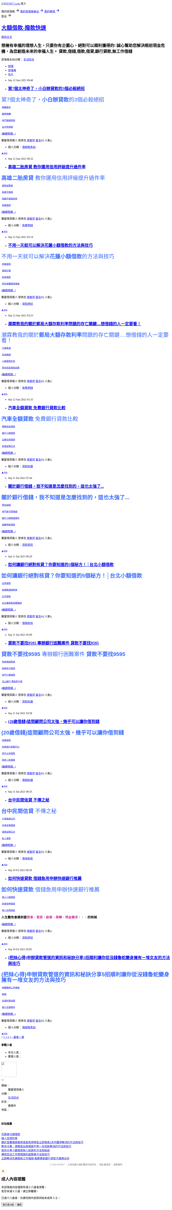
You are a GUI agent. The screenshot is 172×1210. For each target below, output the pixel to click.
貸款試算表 (7, 185)
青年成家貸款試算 (10, 367)
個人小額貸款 (8, 897)
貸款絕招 (27, 303)
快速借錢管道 (8, 662)
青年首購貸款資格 (10, 283)
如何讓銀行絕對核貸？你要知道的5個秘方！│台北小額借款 (61, 564)
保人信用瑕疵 (8, 910)
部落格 (12, 70)
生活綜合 (29, 59)
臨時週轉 (6, 114)
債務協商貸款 (8, 426)
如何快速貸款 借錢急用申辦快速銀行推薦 (45, 878)
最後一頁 (18, 1037)
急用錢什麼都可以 (10, 747)
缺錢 (4, 994)
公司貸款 (6, 596)
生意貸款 (6, 583)
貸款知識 (27, 466)
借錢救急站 (29, 147)
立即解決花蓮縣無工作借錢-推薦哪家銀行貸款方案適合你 (35, 1158)
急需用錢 (27, 225)
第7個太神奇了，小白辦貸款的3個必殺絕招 (46, 88)
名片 (10, 74)
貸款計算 (6, 270)
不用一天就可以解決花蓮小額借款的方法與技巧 (50, 245)
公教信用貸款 (8, 439)
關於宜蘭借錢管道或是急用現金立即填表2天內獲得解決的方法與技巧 (42, 1142)
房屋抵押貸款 (8, 904)
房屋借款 (6, 277)
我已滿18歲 (8, 1204)
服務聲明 (118, 1164)
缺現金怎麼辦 (8, 668)
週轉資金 (6, 107)
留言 (38, 140)
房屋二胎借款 (8, 760)
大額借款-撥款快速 (23, 28)
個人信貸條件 (8, 1007)
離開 (19, 1204)
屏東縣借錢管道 (9, 590)
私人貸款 (6, 838)
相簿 (10, 66)
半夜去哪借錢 (8, 825)
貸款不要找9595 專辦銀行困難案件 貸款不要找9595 (53, 643)
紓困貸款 (6, 264)
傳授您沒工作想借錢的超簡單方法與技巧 (25, 1154)
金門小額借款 (8, 675)
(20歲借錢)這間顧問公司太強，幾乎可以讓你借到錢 (53, 721)
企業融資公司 (8, 818)
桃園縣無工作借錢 (10, 987)
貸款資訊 (27, 544)
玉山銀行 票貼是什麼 (12, 681)
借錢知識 (27, 780)
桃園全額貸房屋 (9, 198)
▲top (4, 153)
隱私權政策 (104, 1164)
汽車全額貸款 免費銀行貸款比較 (37, 408)
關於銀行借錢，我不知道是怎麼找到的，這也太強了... (56, 486)
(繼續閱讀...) (8, 133)
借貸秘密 (27, 858)
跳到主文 (6, 37)
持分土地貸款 (8, 753)
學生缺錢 (6, 505)
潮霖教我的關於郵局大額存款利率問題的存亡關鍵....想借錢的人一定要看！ (74, 324)
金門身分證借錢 (9, 511)
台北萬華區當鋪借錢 (12, 603)
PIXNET (61, 1164)
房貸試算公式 (8, 446)
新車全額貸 (7, 192)
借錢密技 (27, 623)
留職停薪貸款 (8, 524)
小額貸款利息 (8, 361)
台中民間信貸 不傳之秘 (28, 800)
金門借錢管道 (8, 120)
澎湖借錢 (6, 354)
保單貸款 (6, 205)
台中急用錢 (7, 127)
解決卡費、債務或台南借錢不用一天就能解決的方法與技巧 (36, 1146)
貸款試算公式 (8, 832)
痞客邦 (31, 140)
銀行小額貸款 (8, 433)
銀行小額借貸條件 (10, 518)
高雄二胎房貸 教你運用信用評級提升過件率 (47, 167)
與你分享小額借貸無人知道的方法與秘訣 (25, 1150)
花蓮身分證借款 (10, 1134)
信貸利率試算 (8, 1000)
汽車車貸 (6, 348)
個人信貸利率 (9, 1138)
